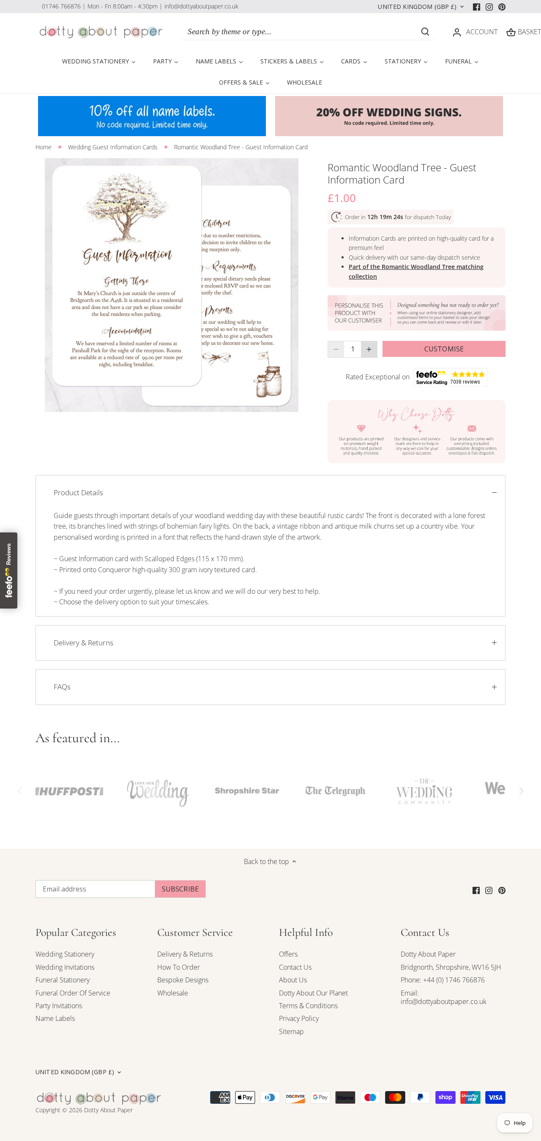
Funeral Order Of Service (73, 993)
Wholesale (172, 993)
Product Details (78, 492)
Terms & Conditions (308, 1005)
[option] (172, 285)
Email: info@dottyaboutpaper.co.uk (443, 997)
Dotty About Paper (428, 954)
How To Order (178, 967)
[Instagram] (489, 6)
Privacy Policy (299, 1018)
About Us (293, 980)
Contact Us (295, 967)
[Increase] (369, 349)
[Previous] (20, 791)
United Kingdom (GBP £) (417, 7)
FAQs (62, 686)
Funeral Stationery (63, 980)
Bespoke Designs (182, 980)
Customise (444, 349)
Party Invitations (59, 1005)
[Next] (520, 791)
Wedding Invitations (65, 967)
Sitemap (291, 1031)
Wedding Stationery (65, 954)
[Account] (457, 32)
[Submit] (425, 32)
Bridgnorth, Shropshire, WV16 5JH (451, 967)
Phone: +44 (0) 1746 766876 (443, 980)
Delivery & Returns (83, 642)
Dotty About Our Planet (313, 993)
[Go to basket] (511, 32)
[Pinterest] (501, 6)
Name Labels (55, 1018)
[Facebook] (476, 6)
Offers (288, 954)
